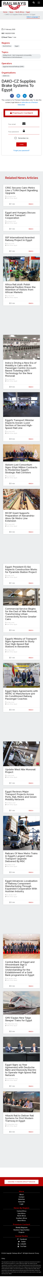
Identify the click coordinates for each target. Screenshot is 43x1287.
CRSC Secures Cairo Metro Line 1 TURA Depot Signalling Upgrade (21, 190)
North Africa (20, 12)
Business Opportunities (21, 1230)
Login (21, 1204)
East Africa (21, 1213)
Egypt (28, 12)
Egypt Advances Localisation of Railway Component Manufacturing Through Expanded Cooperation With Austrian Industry (21, 886)
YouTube (23, 1246)
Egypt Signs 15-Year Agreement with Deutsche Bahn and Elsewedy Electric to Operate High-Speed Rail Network (20, 1069)
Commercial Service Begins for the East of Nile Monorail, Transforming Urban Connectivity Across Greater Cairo (21, 613)
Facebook (23, 1239)
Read (30, 204)
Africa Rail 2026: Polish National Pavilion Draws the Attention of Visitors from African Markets (20, 288)
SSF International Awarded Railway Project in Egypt (20, 238)
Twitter (23, 1242)
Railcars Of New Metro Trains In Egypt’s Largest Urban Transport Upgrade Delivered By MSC (21, 857)
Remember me (23, 138)
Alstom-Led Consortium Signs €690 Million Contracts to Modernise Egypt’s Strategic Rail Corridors (21, 468)
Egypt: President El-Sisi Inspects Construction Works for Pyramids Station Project (21, 569)
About (21, 1195)
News (11, 12)
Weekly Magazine (21, 1227)
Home (5, 12)
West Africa (9, 297)
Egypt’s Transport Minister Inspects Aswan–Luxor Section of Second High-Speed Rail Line (19, 424)
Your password (13, 132)
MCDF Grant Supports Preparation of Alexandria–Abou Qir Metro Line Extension (20, 517)
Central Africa (21, 1211)
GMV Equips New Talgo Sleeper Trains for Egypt (18, 1019)
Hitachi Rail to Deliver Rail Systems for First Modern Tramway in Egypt (19, 1118)
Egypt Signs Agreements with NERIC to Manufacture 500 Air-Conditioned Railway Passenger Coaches (21, 695)
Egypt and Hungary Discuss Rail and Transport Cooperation (20, 215)
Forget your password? (22, 150)
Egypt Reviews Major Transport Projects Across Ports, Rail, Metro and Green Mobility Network (21, 795)
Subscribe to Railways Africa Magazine (21, 1182)
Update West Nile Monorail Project (20, 770)
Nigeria (16, 297)
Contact (21, 1197)
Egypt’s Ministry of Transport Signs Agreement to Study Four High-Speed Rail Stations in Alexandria (21, 642)
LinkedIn (23, 1244)
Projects (21, 1232)
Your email (12, 124)
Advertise (21, 1199)
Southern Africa (21, 1218)
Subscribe (21, 1202)
